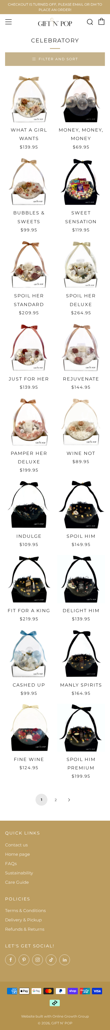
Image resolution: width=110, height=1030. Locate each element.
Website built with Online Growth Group (55, 1016)
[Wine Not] (81, 422)
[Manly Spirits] (81, 653)
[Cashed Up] (29, 653)
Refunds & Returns (24, 929)
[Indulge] (29, 505)
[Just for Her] (29, 347)
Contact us (16, 845)
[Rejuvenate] (81, 347)
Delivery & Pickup (23, 920)
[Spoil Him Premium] (81, 728)
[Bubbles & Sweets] (29, 182)
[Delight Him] (81, 579)
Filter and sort (58, 59)
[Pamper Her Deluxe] (29, 422)
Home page (17, 854)
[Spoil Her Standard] (29, 264)
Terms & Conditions (25, 910)
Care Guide (17, 882)
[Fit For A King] (29, 579)
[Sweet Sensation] (81, 182)
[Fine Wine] (29, 728)
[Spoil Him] (81, 505)
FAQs (11, 863)
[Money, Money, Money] (81, 98)
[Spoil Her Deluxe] (81, 264)
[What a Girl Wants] (29, 98)
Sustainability (19, 873)
